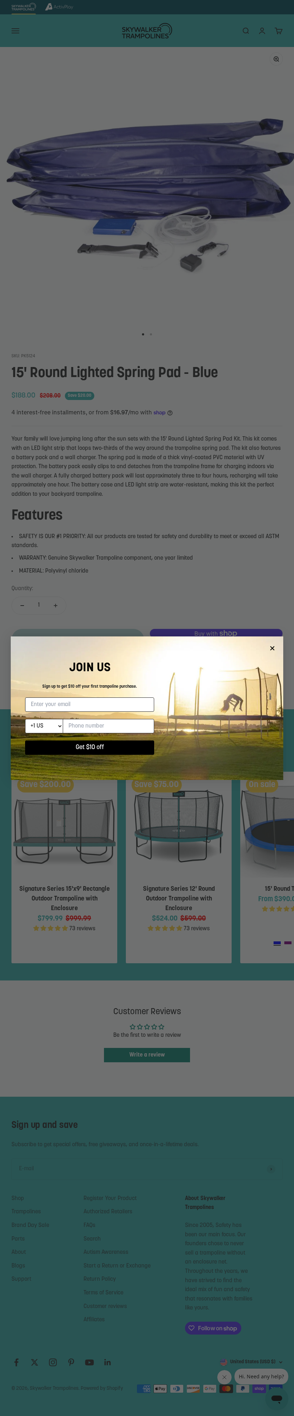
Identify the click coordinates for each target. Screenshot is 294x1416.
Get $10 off (90, 747)
